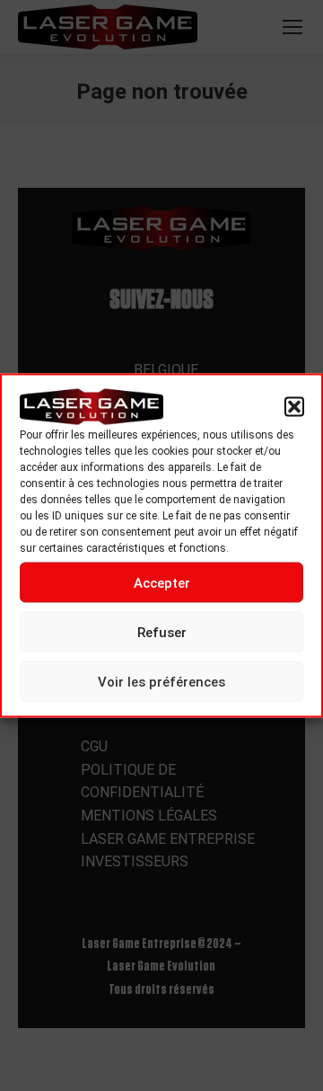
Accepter (162, 582)
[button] (294, 407)
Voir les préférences (161, 681)
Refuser (162, 632)
